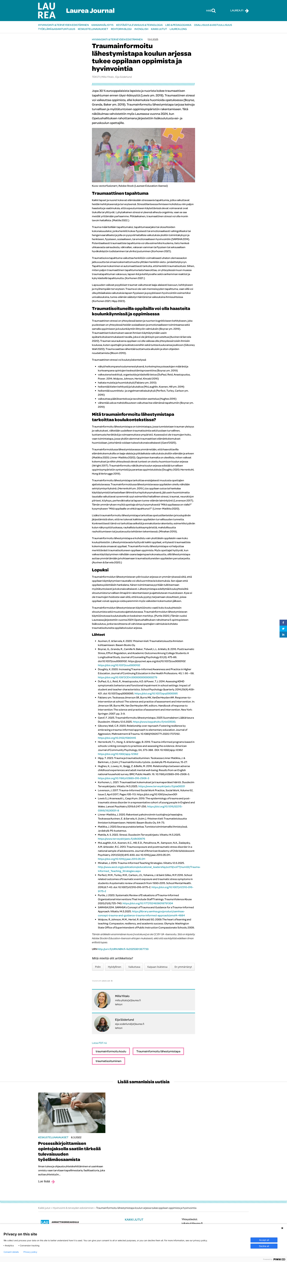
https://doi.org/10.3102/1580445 (117, 738)
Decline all (264, 1246)
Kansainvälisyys (102, 25)
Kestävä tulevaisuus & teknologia (139, 25)
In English (141, 29)
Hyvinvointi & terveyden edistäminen (63, 25)
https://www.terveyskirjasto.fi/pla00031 (161, 786)
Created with (101, 981)
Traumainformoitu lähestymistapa (158, 1051)
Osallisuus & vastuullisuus (213, 25)
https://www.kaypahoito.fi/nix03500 (154, 722)
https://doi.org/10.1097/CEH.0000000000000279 (127, 677)
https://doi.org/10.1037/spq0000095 (156, 693)
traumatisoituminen (108, 1061)
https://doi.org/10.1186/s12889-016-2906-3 (123, 778)
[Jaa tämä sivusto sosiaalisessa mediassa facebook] (283, 623)
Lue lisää (44, 1181)
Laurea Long (178, 29)
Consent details (11, 1252)
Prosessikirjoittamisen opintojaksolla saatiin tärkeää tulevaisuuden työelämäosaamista (69, 1151)
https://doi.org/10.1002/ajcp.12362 (118, 754)
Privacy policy (30, 1252)
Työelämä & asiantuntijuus (56, 29)
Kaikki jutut (159, 29)
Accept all (264, 1240)
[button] (98, 967)
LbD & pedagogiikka (178, 25)
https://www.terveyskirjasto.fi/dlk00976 (121, 839)
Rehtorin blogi (121, 29)
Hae (209, 10)
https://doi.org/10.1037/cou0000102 (119, 665)
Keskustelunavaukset (93, 29)
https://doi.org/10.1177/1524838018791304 (148, 903)
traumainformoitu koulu (111, 1051)
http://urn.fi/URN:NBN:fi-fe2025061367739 (123, 949)
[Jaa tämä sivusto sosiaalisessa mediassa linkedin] (283, 635)
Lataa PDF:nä (99, 1043)
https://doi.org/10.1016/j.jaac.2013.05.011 (121, 859)
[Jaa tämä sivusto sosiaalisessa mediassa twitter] (283, 629)
